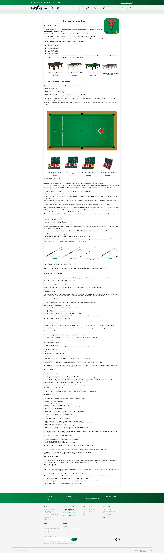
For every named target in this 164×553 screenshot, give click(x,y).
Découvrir (55, 75)
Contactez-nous (48, 517)
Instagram (119, 539)
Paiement (46, 531)
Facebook (116, 539)
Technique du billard (108, 512)
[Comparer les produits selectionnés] (119, 7)
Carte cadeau (47, 529)
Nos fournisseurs (48, 511)
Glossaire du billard (108, 516)
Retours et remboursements (52, 528)
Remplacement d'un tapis (70, 512)
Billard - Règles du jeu (69, 515)
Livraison (46, 525)
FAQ (45, 526)
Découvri (92, 75)
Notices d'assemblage (68, 509)
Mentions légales (48, 516)
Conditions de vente (49, 512)
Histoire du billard (107, 509)
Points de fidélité (87, 511)
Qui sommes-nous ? (49, 509)
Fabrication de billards (109, 511)
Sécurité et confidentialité (51, 514)
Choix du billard (67, 511)
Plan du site (47, 519)
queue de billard (69, 241)
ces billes (69, 106)
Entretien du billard (68, 514)
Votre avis (105, 517)
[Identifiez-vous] (127, 7)
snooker (52, 29)
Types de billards (107, 514)
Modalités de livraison (89, 509)
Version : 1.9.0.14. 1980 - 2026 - (20, 550)
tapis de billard (65, 483)
